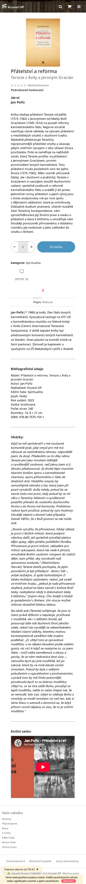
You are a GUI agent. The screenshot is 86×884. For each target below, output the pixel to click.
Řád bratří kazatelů (40, 861)
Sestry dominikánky (67, 861)
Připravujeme (9, 823)
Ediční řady (8, 837)
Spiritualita (33, 263)
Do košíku (56, 247)
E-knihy (6, 833)
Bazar (5, 828)
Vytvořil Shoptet (21, 873)
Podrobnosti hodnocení (27, 90)
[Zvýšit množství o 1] (31, 247)
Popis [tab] (37, 302)
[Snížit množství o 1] (14, 247)
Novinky (6, 819)
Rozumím (68, 881)
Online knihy (9, 847)
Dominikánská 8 (15, 861)
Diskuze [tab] (47, 302)
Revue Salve (9, 842)
